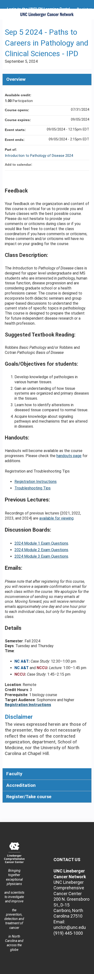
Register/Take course (28, 796)
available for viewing (56, 518)
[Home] (47, 13)
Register (84, 9)
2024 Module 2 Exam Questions (41, 550)
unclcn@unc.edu (70, 927)
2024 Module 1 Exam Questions (41, 543)
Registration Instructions (35, 481)
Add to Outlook (85, 164)
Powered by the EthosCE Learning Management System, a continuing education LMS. (74, 970)
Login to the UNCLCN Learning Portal (38, 9)
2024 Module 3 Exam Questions (41, 556)
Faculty (14, 773)
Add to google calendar (66, 164)
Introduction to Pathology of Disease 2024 (39, 156)
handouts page (68, 455)
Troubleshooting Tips (32, 488)
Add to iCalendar (79, 164)
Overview (16, 79)
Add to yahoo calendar (72, 164)
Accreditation (21, 785)
